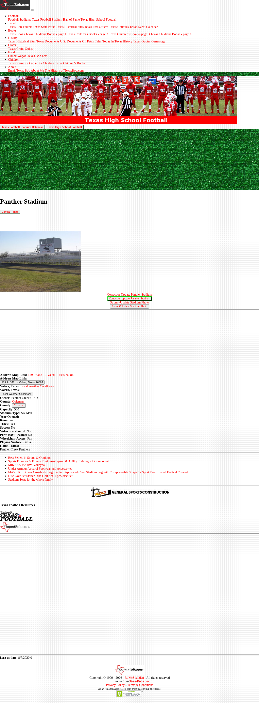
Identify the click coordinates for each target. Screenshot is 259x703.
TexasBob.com (139, 681)
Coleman (18, 401)
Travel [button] (12, 23)
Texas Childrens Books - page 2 (87, 34)
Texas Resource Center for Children (31, 63)
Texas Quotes (142, 41)
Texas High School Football (98, 19)
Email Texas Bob (19, 70)
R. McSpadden (134, 677)
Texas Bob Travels (20, 27)
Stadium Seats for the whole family (30, 479)
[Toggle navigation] (32, 10)
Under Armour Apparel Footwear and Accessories (40, 468)
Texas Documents (47, 41)
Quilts (29, 48)
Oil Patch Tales (92, 41)
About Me (37, 70)
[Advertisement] (129, 159)
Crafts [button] (12, 45)
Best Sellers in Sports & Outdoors (29, 457)
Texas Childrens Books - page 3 (129, 34)
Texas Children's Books (70, 63)
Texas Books (16, 34)
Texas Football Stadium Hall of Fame (56, 19)
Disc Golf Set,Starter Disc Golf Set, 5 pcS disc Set (40, 476)
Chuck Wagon (17, 56)
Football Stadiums (19, 19)
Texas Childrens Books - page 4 (171, 34)
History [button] (13, 37)
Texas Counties (119, 27)
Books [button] (12, 30)
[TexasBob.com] (129, 674)
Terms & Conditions (140, 685)
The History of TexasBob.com (64, 70)
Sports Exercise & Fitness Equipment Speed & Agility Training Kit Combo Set (58, 461)
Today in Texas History (117, 41)
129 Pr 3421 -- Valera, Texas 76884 (50, 374)
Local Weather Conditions (37, 386)
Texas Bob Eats (37, 56)
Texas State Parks (44, 27)
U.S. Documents (70, 41)
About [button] (12, 67)
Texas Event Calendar (144, 27)
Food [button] (11, 52)
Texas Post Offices (96, 27)
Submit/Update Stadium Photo (129, 302)
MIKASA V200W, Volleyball (27, 465)
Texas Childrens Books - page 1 (45, 34)
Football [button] (13, 16)
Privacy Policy (115, 685)
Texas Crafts (16, 48)
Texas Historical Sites (70, 27)
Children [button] (13, 59)
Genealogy (158, 41)
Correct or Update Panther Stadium (129, 294)
